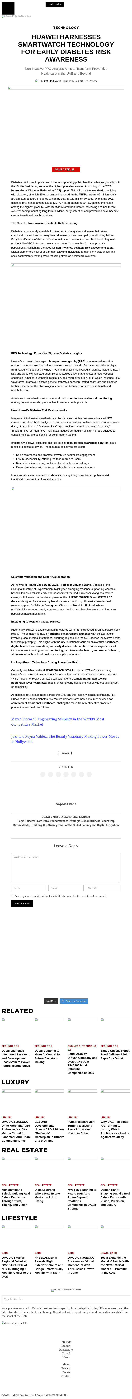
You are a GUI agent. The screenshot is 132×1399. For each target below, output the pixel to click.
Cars (5, 1253)
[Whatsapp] (73, 774)
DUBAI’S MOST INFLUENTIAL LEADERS (66, 816)
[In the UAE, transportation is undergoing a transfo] (115, 949)
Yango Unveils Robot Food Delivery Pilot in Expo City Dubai (115, 1054)
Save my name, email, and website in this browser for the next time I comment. (60, 896)
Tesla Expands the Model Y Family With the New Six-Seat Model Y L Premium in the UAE (115, 1265)
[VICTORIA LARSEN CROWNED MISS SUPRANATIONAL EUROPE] (115, 987)
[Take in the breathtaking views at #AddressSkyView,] (82, 929)
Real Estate (10, 1185)
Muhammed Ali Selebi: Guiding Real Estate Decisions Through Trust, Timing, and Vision (16, 1197)
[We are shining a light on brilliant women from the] (115, 929)
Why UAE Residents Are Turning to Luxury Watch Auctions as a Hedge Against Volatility (115, 1129)
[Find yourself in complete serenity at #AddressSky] (49, 987)
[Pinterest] (58, 774)
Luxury (7, 1117)
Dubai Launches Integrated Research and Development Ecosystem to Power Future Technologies (16, 1058)
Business (74, 1046)
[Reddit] (81, 774)
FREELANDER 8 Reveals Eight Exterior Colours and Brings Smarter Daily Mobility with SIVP (49, 1265)
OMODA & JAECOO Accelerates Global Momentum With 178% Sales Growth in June (81, 1265)
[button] (126, 1299)
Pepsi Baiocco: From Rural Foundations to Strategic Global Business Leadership (66, 821)
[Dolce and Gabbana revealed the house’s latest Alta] (82, 949)
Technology (66, 28)
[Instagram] (50, 11)
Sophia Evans (52, 81)
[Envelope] (58, 11)
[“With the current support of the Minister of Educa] (17, 987)
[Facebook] (42, 774)
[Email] (89, 774)
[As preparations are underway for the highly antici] (82, 968)
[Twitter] (50, 774)
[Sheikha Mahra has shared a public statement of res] (115, 968)
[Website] (66, 809)
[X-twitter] (32, 1385)
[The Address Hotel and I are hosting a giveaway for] (17, 968)
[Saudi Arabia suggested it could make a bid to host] (49, 949)
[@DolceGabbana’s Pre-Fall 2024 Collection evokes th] (49, 968)
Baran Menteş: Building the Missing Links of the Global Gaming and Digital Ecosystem (66, 825)
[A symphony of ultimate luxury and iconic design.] (82, 987)
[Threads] (23, 1385)
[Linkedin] (66, 774)
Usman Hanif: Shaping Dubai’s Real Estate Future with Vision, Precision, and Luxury (115, 1197)
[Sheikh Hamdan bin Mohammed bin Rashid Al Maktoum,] (49, 929)
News (104, 1253)
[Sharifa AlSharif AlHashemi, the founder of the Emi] (17, 949)
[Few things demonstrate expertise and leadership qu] (17, 929)
